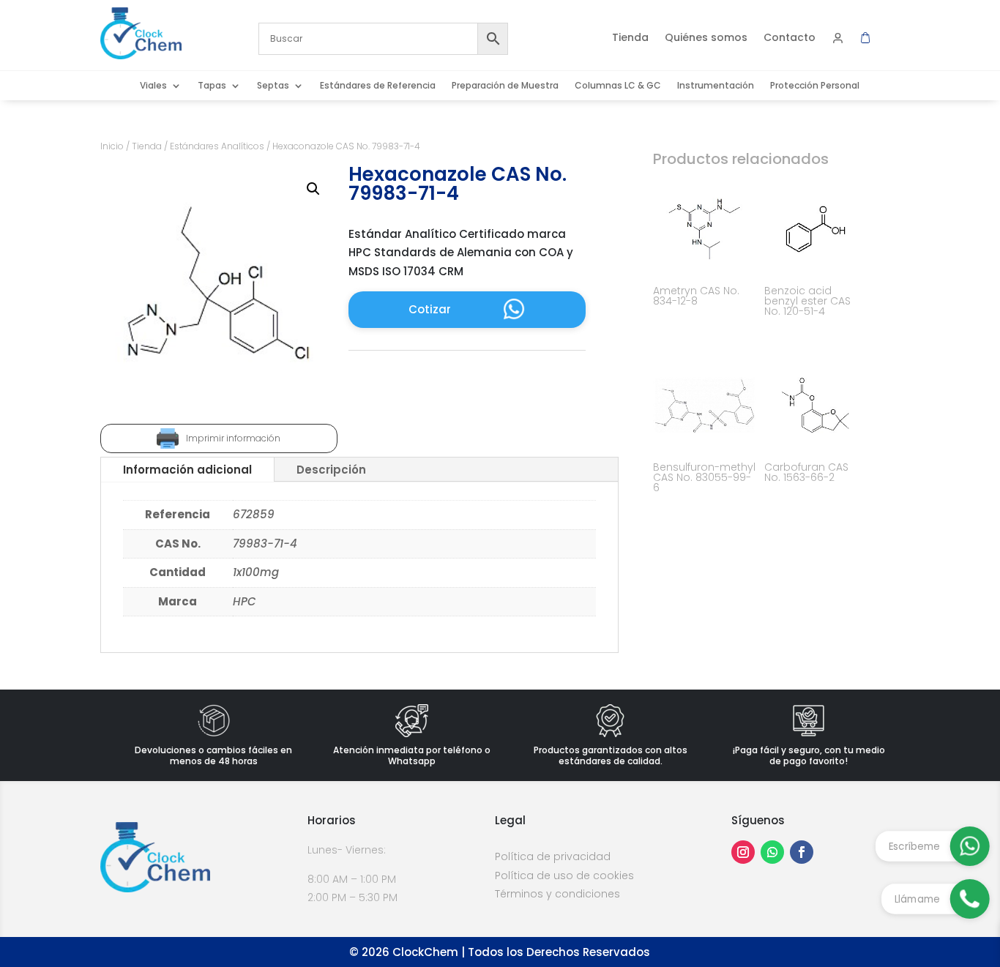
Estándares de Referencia (378, 86)
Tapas (212, 86)
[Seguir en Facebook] (801, 852)
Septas (273, 86)
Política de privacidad (553, 856)
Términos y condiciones (557, 893)
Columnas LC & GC (618, 86)
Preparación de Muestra (505, 86)
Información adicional (187, 469)
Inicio (112, 146)
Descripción (331, 469)
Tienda (630, 38)
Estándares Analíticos (217, 146)
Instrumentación (715, 86)
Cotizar (429, 309)
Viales (153, 86)
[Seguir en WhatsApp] (772, 852)
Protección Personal (814, 86)
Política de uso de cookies (564, 875)
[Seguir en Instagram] (743, 852)
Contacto (790, 38)
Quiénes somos (706, 38)
